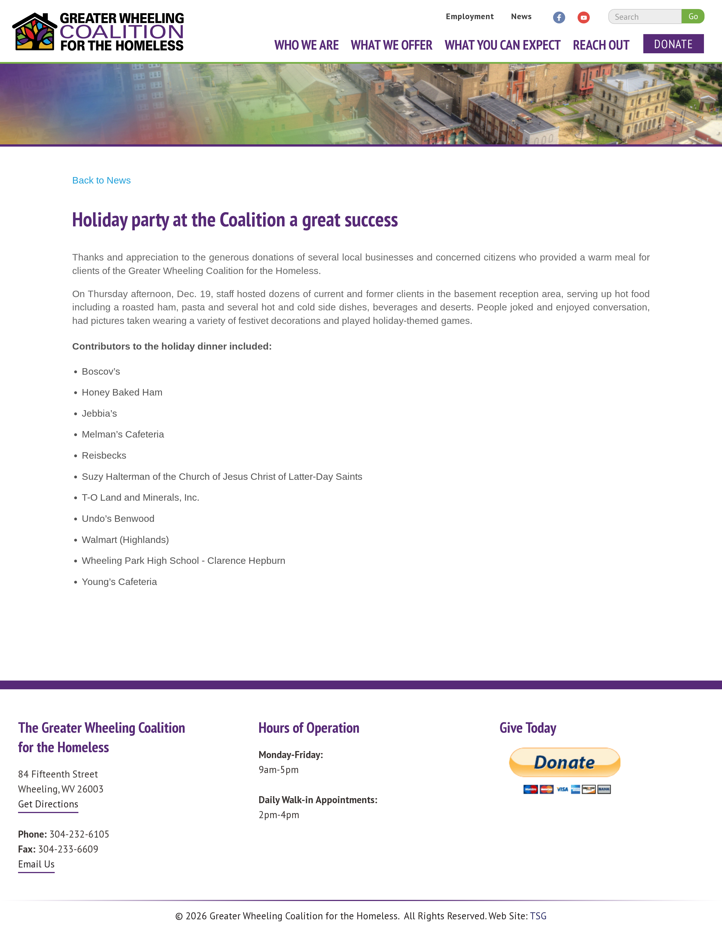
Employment (470, 16)
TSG (538, 915)
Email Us (36, 864)
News (521, 16)
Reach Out (601, 45)
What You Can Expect (503, 45)
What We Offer (392, 45)
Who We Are (306, 45)
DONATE (673, 44)
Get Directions (48, 804)
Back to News (101, 180)
